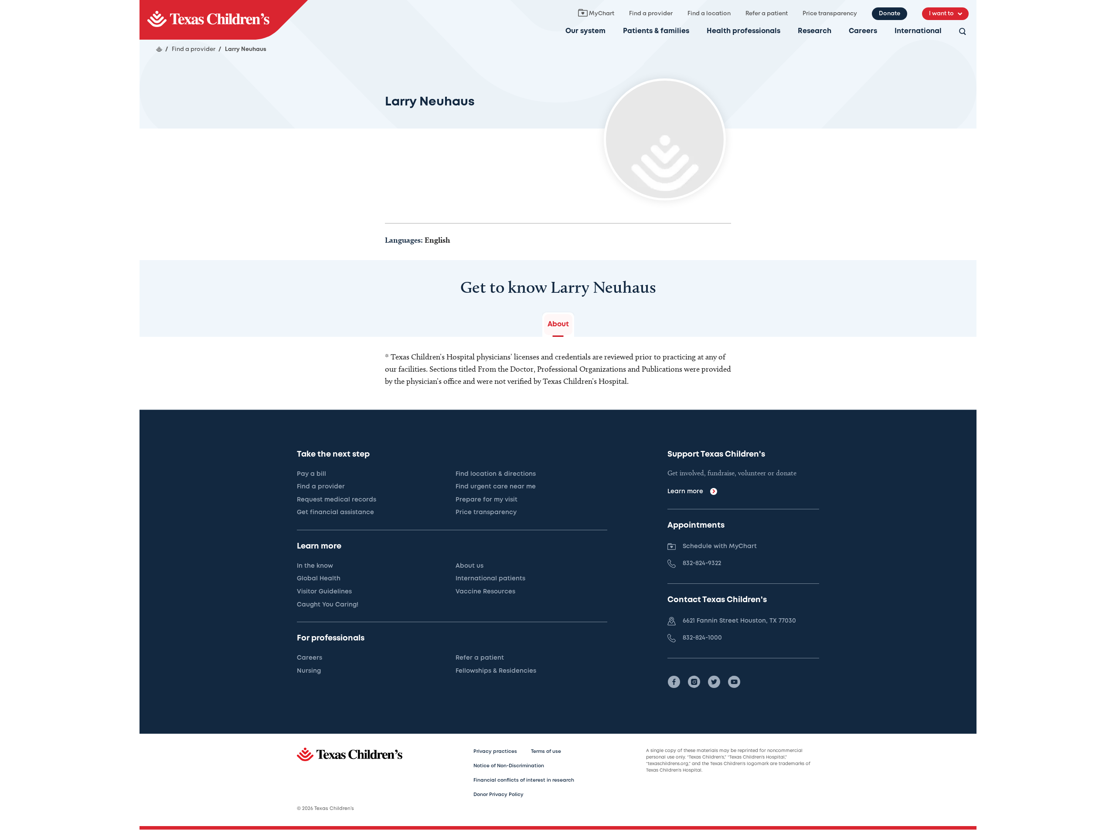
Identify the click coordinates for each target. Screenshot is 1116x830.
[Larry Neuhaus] (224, 20)
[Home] (159, 49)
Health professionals (743, 31)
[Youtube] (734, 681)
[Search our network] (962, 32)
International (918, 31)
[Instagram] (694, 681)
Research (814, 31)
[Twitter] (714, 681)
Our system (585, 31)
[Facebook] (673, 681)
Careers (863, 31)
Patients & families (656, 31)
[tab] (558, 324)
